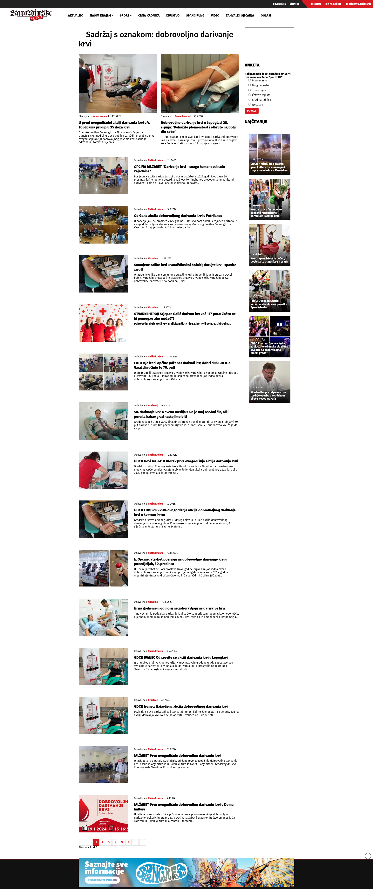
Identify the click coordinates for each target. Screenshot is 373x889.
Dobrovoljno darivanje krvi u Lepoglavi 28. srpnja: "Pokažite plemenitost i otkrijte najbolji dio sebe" (198, 127)
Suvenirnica (279, 4)
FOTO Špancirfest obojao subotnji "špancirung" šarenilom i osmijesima (266, 213)
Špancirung (195, 15)
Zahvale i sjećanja (240, 15)
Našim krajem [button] (100, 15)
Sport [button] (124, 15)
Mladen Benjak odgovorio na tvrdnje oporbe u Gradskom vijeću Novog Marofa (268, 396)
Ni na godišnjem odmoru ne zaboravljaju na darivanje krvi (179, 608)
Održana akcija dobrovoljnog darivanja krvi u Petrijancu (178, 216)
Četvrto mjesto (260, 95)
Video (215, 15)
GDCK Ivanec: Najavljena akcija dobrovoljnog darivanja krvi (181, 706)
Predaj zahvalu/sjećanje (358, 4)
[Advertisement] (269, 470)
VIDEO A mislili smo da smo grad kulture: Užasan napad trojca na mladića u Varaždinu (269, 167)
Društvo (173, 15)
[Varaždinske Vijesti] (31, 14)
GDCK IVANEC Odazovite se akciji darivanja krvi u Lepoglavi (181, 657)
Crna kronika (149, 15)
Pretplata (316, 4)
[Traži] (313, 15)
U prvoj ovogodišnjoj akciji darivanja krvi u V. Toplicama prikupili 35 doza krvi (114, 125)
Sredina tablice (261, 99)
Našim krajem (100, 116)
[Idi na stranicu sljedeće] (135, 842)
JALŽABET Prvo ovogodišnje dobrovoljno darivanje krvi (177, 756)
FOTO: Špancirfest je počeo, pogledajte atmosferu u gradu (269, 260)
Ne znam (257, 104)
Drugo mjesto (260, 85)
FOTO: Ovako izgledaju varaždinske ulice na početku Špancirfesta (269, 304)
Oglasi (266, 15)
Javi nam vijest (333, 4)
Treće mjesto (259, 90)
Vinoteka (294, 4)
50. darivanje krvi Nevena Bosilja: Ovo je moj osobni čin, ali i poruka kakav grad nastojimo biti (181, 414)
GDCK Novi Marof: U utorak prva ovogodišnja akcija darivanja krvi (186, 461)
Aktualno (75, 15)
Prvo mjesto (259, 80)
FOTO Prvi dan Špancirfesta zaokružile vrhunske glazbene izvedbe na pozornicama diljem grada (269, 348)
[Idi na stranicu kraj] (142, 842)
